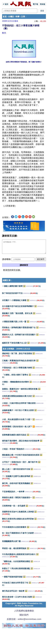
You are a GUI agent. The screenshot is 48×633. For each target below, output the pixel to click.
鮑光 (4, 33)
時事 (18, 16)
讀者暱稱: (6, 259)
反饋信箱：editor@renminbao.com (24, 619)
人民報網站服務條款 (24, 610)
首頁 (5, 16)
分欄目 (11, 16)
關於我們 (24, 615)
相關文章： (8, 280)
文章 (23, 16)
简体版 (42, 4)
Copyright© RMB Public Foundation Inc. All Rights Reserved (24, 604)
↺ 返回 (6, 4)
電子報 (35, 4)
